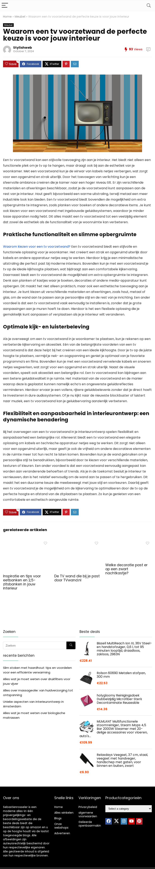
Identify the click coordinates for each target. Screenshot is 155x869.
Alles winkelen (63, 813)
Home (7, 17)
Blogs (58, 818)
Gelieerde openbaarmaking (91, 824)
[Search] (149, 5)
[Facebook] (108, 821)
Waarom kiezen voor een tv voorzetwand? (36, 246)
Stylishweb (22, 47)
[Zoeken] (70, 645)
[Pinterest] (139, 821)
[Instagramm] (124, 821)
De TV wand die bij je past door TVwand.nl (77, 578)
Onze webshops (61, 826)
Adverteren (62, 833)
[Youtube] (131, 821)
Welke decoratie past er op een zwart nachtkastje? (126, 569)
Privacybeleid (88, 807)
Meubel (20, 17)
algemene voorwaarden (88, 814)
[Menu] (5, 5)
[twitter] (116, 821)
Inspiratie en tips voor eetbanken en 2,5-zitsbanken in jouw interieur (22, 582)
